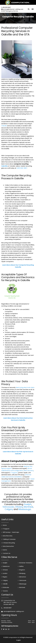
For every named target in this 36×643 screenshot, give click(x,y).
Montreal (28, 506)
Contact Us (6, 553)
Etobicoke (6, 587)
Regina (5, 577)
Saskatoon (6, 566)
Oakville (4, 126)
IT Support (6, 529)
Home (5, 525)
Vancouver (8, 506)
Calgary (9, 509)
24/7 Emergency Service (10, 11)
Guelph (27, 504)
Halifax (21, 566)
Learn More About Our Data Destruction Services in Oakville (18, 419)
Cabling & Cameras (9, 539)
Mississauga (24, 509)
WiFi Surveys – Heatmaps (11, 532)
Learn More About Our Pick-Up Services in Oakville (18, 453)
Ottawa (19, 506)
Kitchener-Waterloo (25, 563)
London (5, 573)
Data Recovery (7, 536)
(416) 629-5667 (22, 168)
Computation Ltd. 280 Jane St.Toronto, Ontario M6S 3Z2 (10, 602)
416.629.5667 (7, 7)
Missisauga (22, 584)
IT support (14, 473)
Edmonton (22, 577)
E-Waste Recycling (9, 543)
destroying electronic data (25, 387)
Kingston (22, 570)
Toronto (5, 591)
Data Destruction (8, 546)
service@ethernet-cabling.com (13, 9)
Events (5, 550)
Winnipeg (22, 573)
